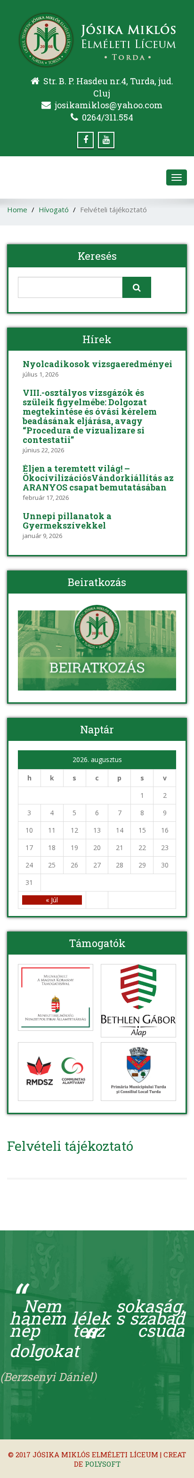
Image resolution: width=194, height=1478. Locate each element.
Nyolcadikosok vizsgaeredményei (97, 364)
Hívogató (54, 209)
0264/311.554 (107, 117)
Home (17, 209)
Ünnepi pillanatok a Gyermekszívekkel (67, 520)
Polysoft (103, 1464)
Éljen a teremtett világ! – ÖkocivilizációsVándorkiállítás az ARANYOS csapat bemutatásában (98, 478)
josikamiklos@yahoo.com (108, 105)
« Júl (52, 899)
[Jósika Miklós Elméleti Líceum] (97, 37)
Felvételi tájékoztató (70, 1146)
